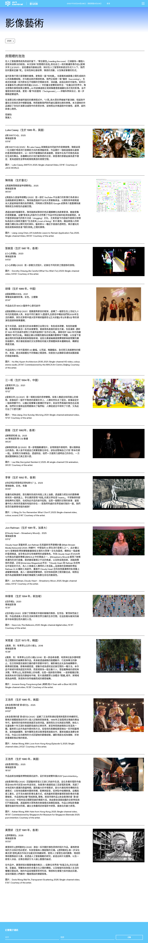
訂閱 (129, 937)
